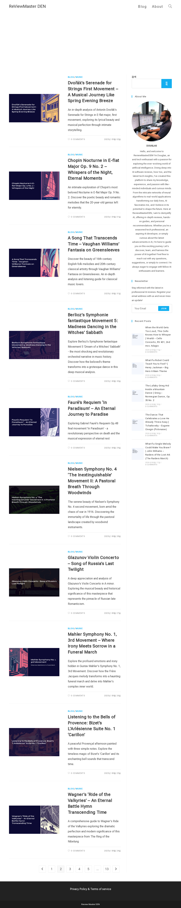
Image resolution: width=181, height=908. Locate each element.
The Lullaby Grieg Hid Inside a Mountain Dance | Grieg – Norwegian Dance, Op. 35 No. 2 (157, 393)
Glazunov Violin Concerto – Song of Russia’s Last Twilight (93, 563)
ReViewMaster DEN (27, 6)
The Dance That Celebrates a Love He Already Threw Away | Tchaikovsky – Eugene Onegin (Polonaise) (157, 422)
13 (107, 869)
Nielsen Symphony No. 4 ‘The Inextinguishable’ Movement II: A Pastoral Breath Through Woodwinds (92, 481)
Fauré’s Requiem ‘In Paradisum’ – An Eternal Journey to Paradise (92, 408)
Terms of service (100, 889)
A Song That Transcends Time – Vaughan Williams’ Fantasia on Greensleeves (93, 244)
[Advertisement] (90, 39)
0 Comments (78, 139)
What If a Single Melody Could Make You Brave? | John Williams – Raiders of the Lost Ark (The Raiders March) (158, 451)
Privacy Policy (78, 889)
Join (164, 308)
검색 (134, 76)
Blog (71, 77)
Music (79, 77)
